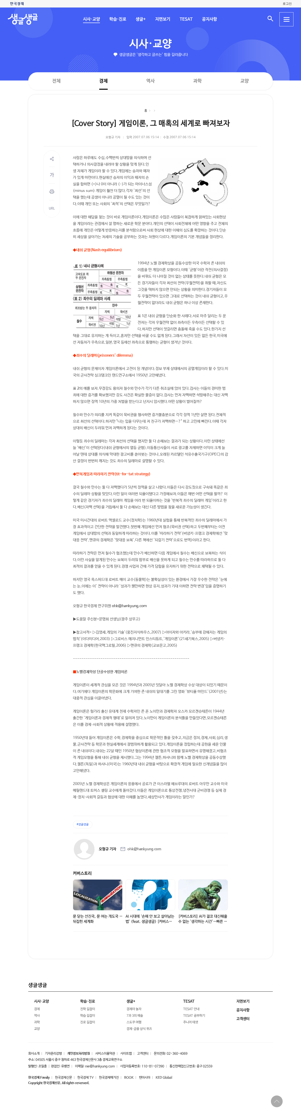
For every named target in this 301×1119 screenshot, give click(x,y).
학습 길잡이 (87, 1016)
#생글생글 (83, 824)
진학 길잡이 (87, 1009)
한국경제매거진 (109, 1077)
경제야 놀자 (134, 1009)
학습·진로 (117, 19)
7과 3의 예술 (135, 1016)
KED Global (164, 1077)
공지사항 (209, 19)
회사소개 (34, 1053)
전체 (56, 81)
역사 (150, 81)
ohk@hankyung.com (129, 606)
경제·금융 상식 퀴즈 (139, 1029)
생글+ (140, 19)
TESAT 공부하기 (194, 1016)
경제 (103, 81)
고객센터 (142, 1053)
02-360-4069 (177, 1053)
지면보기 (162, 19)
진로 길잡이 (87, 1022)
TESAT (185, 19)
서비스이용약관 (105, 1053)
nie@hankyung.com (100, 1066)
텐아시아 (144, 1077)
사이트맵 (126, 1053)
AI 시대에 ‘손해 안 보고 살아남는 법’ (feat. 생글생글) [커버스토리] (150, 921)
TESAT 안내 (191, 1009)
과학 (197, 81)
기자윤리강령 (53, 1053)
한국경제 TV (85, 1077)
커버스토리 (82, 873)
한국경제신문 (63, 1077)
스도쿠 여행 (134, 1022)
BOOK (129, 1077)
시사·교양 (91, 19)
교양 (244, 81)
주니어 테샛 (190, 1022)
